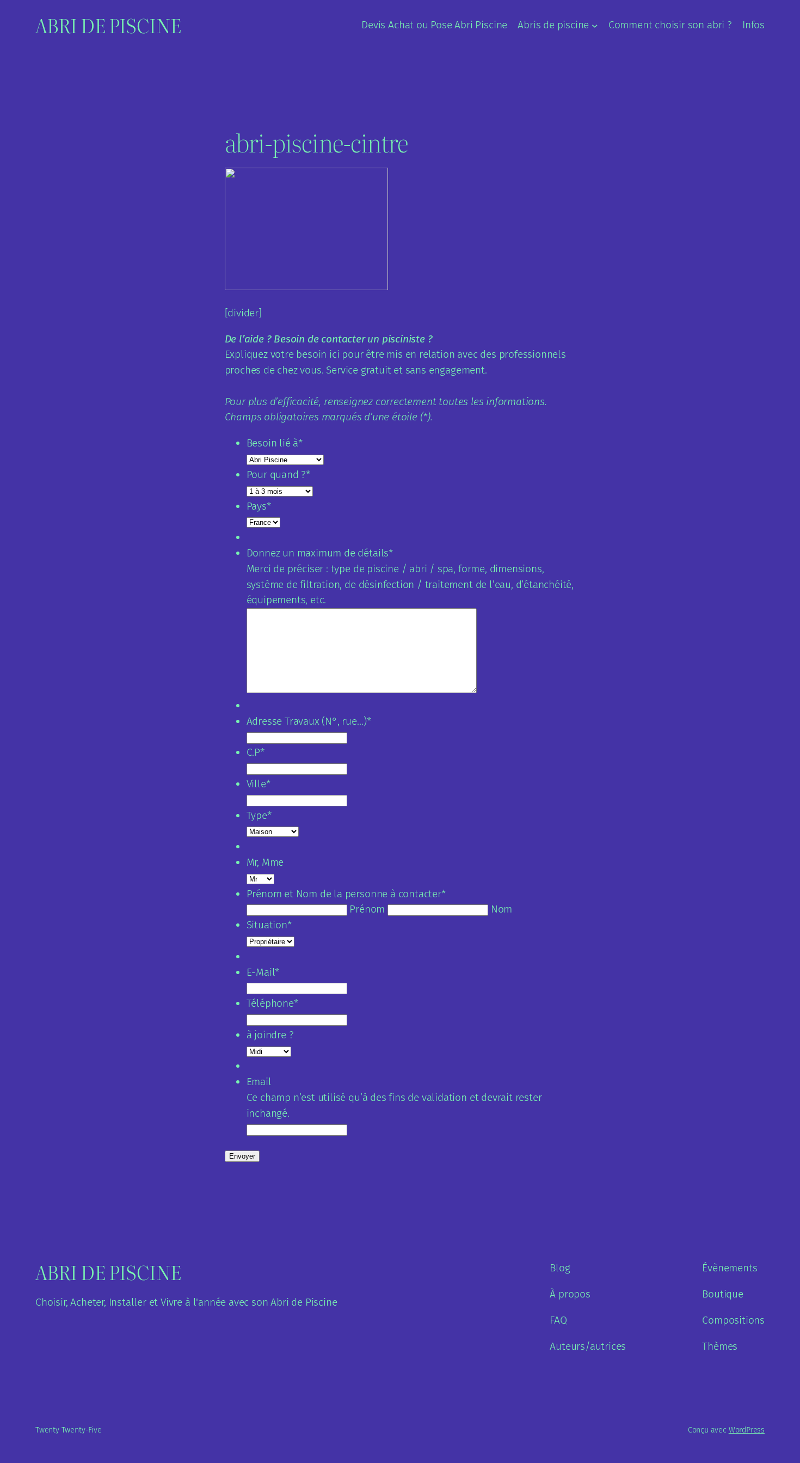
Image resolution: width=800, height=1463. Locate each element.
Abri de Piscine (108, 25)
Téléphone (272, 1003)
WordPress (747, 1430)
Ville (258, 784)
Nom (501, 909)
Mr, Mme (265, 862)
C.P (255, 752)
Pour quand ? (279, 474)
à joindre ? (270, 1035)
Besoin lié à (275, 443)
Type (259, 815)
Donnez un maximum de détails (320, 553)
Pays (259, 506)
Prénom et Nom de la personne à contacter (346, 893)
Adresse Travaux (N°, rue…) (309, 721)
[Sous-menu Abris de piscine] (595, 25)
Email (259, 1081)
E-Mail (263, 972)
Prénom (367, 909)
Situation (269, 925)
